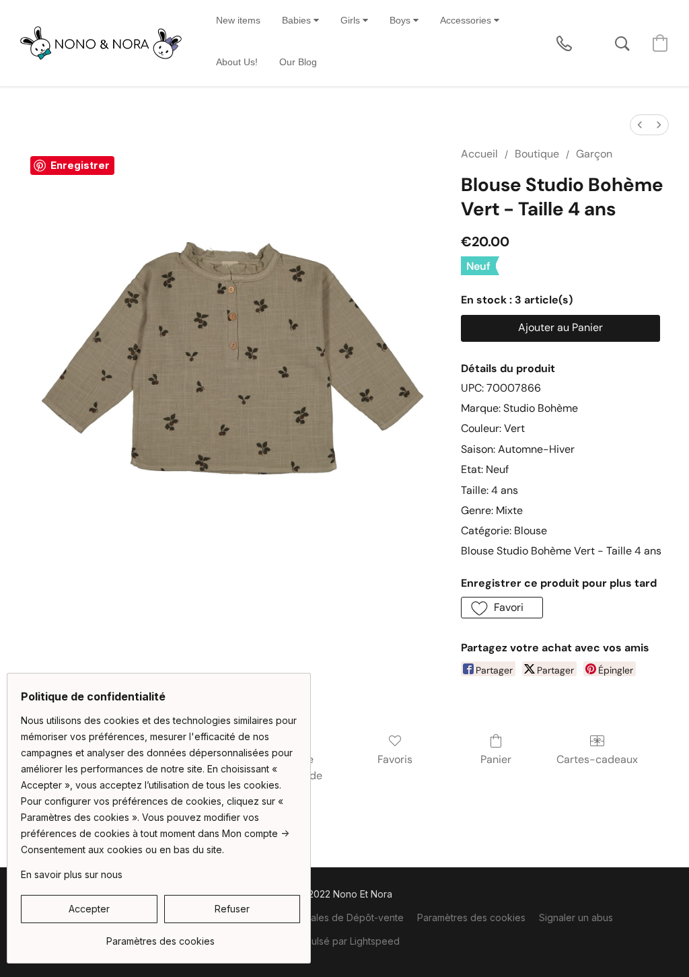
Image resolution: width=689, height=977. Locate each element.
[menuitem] (639, 125)
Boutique (537, 154)
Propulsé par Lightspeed (345, 941)
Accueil (479, 154)
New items (238, 20)
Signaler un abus (576, 917)
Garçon (594, 154)
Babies (298, 20)
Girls (351, 20)
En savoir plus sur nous (71, 874)
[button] (101, 43)
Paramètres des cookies (471, 917)
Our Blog (298, 62)
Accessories (467, 20)
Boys (401, 20)
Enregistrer (80, 165)
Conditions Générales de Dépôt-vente (318, 917)
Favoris (394, 759)
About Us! (237, 62)
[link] (160, 936)
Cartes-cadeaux (597, 759)
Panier (495, 759)
